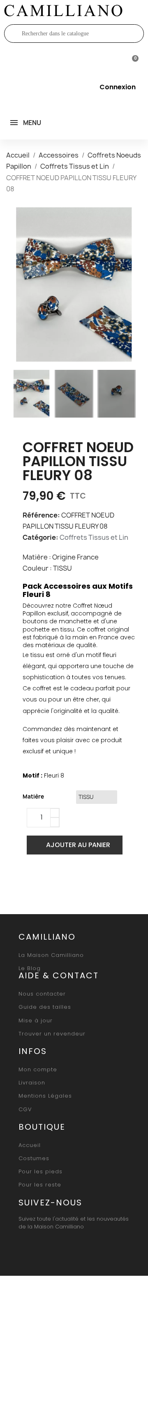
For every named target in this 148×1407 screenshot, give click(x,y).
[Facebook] (31, 879)
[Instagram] (44, 1246)
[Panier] (132, 60)
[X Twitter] (50, 879)
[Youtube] (63, 1246)
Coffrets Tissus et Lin (94, 537)
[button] (19, 284)
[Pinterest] (70, 879)
